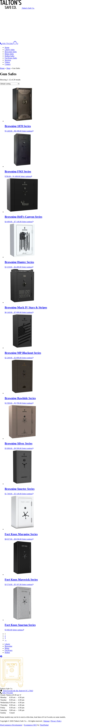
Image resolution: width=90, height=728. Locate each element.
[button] (45, 695)
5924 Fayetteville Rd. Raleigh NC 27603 (18, 691)
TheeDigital (44, 725)
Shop (8, 68)
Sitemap (46, 721)
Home (2, 68)
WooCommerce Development (11, 725)
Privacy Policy (56, 721)
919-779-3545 (7, 693)
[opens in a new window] (1, 656)
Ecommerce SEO (30, 725)
